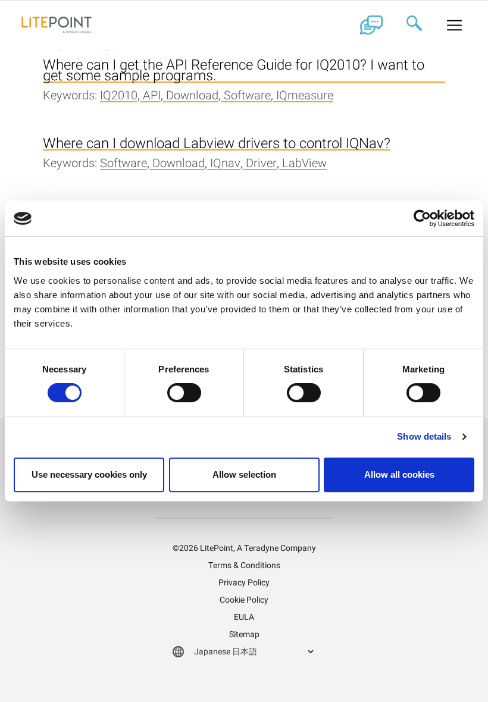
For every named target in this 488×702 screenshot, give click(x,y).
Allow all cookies (399, 474)
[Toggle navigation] (454, 25)
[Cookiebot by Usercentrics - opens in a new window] (422, 218)
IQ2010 (118, 96)
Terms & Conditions (244, 565)
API (152, 96)
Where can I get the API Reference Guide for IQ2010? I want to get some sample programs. (233, 71)
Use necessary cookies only (89, 474)
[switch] (184, 392)
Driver (261, 164)
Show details (424, 436)
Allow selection (244, 474)
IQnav (225, 164)
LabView (304, 164)
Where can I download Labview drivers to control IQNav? (216, 145)
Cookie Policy (244, 600)
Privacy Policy (244, 582)
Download (192, 96)
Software (247, 96)
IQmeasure (304, 96)
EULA (244, 617)
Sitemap (244, 634)
